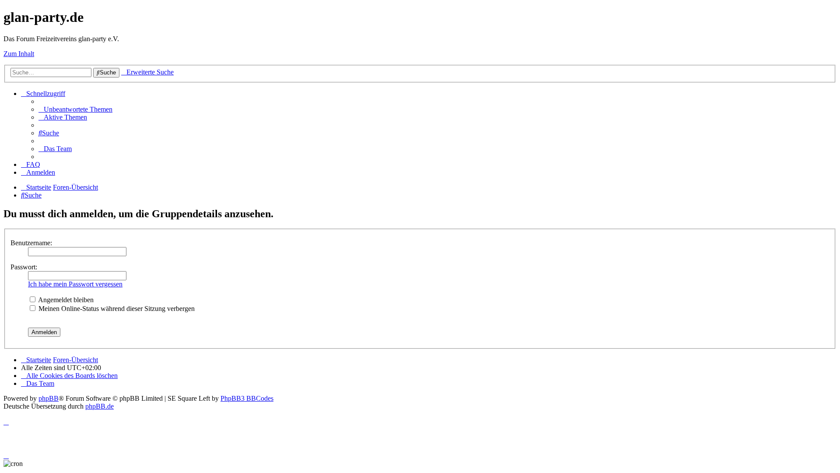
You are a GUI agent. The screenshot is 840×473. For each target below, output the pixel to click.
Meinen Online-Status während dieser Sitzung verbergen (116, 308)
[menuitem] (75, 109)
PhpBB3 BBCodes (246, 398)
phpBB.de (99, 406)
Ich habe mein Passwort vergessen (75, 284)
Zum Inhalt (19, 53)
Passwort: (23, 267)
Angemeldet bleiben (65, 300)
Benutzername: (31, 243)
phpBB (48, 398)
